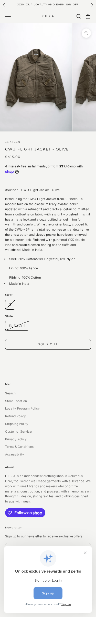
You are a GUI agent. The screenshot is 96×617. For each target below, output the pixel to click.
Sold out (48, 344)
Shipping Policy (16, 424)
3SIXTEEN (12, 141)
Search (10, 393)
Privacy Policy (16, 439)
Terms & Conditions (19, 447)
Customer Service (18, 431)
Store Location (16, 401)
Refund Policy (15, 416)
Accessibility (14, 454)
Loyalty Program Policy (22, 408)
